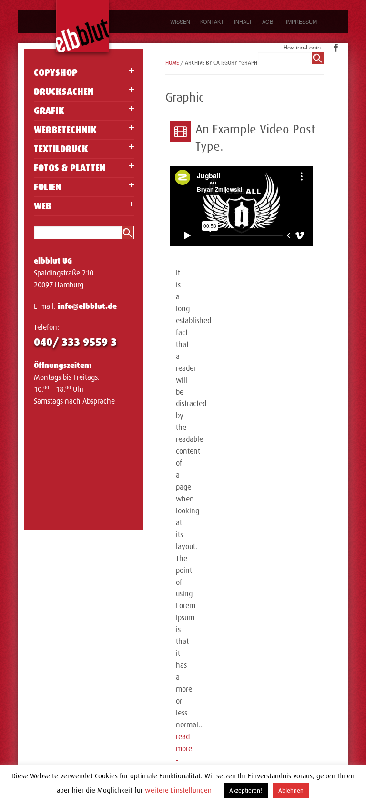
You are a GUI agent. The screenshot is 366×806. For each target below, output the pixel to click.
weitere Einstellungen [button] (178, 790)
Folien (47, 187)
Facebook (336, 48)
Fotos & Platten (70, 168)
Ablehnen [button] (291, 790)
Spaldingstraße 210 (63, 273)
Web (42, 206)
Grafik (49, 110)
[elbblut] (82, 26)
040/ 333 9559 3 (75, 342)
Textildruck (61, 148)
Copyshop (56, 72)
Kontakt (212, 21)
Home (172, 63)
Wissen (180, 21)
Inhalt (243, 21)
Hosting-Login (302, 47)
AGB (267, 21)
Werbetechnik (65, 129)
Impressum (301, 21)
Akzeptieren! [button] (245, 790)
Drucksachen (64, 91)
